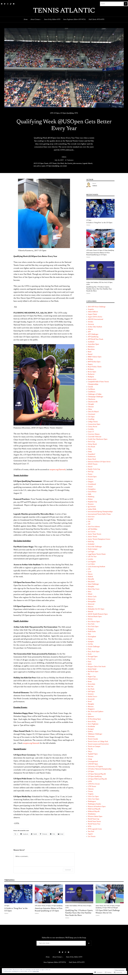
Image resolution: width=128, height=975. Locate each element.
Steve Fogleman (93, 724)
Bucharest (91, 374)
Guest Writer (92, 491)
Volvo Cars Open (93, 799)
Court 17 (91, 432)
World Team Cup (93, 819)
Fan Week (60, 163)
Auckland (91, 342)
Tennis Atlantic (64, 11)
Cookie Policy (36, 971)
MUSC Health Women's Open (98, 614)
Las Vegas (91, 551)
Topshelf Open (93, 754)
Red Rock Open (93, 671)
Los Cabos (91, 564)
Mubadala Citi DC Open (96, 609)
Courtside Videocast (94, 436)
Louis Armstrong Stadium (96, 566)
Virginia (90, 794)
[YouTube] (13, 4)
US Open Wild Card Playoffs (97, 779)
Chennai (91, 406)
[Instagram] (7, 4)
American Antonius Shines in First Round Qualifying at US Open (98, 254)
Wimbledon (92, 814)
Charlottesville (93, 402)
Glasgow (90, 481)
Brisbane (91, 369)
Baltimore (91, 347)
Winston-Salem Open (95, 816)
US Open (57, 113)
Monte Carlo (92, 596)
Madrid (90, 576)
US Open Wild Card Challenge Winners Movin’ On (108, 912)
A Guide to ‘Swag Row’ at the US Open (99, 222)
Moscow (90, 606)
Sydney (90, 731)
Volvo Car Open (93, 796)
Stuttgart (91, 729)
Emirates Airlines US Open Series (99, 461)
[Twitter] (4, 4)
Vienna (90, 791)
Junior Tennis (93, 250)
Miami (90, 594)
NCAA (90, 619)
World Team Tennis (94, 821)
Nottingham (92, 636)
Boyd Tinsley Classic (95, 366)
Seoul (89, 701)
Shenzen (91, 706)
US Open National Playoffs (97, 774)
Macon (90, 574)
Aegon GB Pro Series (95, 317)
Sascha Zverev (92, 696)
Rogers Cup (92, 676)
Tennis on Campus (94, 746)
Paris (89, 649)
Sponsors (91, 716)
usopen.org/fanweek (57, 470)
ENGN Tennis (92, 464)
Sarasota (91, 694)
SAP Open (91, 691)
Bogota (90, 364)
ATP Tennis (53, 163)
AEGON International (95, 319)
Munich (90, 611)
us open (42, 166)
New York (104, 282)
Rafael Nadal (92, 669)
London (90, 559)
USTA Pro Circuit (94, 784)
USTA (88, 284)
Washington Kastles (94, 804)
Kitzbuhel (91, 544)
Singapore (91, 709)
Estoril (90, 466)
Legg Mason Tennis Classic (97, 554)
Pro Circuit (91, 659)
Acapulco (91, 309)
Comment (68, 870)
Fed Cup (90, 471)
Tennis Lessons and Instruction (98, 744)
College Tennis (93, 421)
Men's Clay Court (93, 589)
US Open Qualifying (67, 113)
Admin (64, 157)
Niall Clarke (92, 631)
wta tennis (63, 166)
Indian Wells (92, 509)
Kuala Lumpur (92, 549)
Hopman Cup (92, 501)
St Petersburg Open (94, 719)
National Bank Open (95, 616)
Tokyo (90, 751)
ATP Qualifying (93, 337)
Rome (90, 681)
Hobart (90, 499)
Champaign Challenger (95, 396)
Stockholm (91, 726)
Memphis (91, 586)
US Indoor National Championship (99, 769)
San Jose (90, 686)
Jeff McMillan (92, 529)
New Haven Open (94, 621)
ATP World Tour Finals (95, 339)
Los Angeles (92, 561)
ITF (89, 524)
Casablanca (91, 392)
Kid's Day (91, 541)
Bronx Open (92, 372)
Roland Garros (93, 679)
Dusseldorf (91, 454)
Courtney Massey (94, 434)
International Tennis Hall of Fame (99, 514)
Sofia (89, 714)
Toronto (90, 756)
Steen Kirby (92, 721)
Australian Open (93, 344)
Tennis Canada (93, 739)
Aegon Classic (92, 314)
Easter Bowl (92, 459)
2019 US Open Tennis (41, 163)
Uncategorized (93, 761)
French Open (92, 476)
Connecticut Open (94, 424)
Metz (89, 591)
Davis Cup (91, 441)
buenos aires (92, 379)
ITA (89, 521)
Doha (89, 449)
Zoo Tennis (91, 836)
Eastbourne (92, 456)
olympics (91, 641)
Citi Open (91, 417)
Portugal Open (93, 656)
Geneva (90, 479)
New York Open (93, 626)
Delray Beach (92, 444)
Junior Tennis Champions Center (99, 539)
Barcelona (91, 349)
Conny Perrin (92, 426)
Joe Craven (91, 531)
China (90, 409)
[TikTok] (10, 4)
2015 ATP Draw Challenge (97, 307)
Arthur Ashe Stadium (92, 282)
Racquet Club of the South (97, 666)
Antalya (90, 322)
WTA (76, 113)
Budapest (91, 377)
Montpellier (92, 601)
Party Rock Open (93, 651)
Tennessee (91, 736)
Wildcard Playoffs (94, 811)
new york (36, 166)
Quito (90, 664)
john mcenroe (77, 163)
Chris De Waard (93, 411)
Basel (89, 352)
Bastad (90, 354)
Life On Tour (92, 556)
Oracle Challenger (94, 646)
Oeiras (90, 639)
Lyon (89, 571)
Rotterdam (91, 684)
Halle (89, 494)
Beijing (90, 359)
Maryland (91, 581)
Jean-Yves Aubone (94, 526)
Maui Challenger (93, 584)
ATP (51, 113)
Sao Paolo (91, 689)
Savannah (91, 699)
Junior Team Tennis (94, 534)
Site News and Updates (95, 711)
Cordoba (91, 429)
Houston (91, 504)
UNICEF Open (93, 764)
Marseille (91, 579)
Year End (91, 831)
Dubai (90, 451)
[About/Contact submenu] (40, 19)
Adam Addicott (93, 312)
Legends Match (87, 163)
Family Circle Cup (94, 469)
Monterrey (91, 599)
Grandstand (92, 484)
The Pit (90, 749)
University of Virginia (95, 766)
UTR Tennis (92, 786)
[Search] (126, 4)
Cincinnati (91, 414)
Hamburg (91, 496)
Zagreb (90, 834)
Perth (89, 654)
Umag (90, 759)
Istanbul (90, 519)
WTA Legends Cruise (95, 829)
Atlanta (90, 329)
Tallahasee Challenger (95, 734)
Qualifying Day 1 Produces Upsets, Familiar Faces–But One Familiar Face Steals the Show (99, 289)
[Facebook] (1, 4)
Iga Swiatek (92, 506)
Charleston (91, 399)
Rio (89, 674)
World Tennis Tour (94, 824)
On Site (90, 644)
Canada (90, 387)
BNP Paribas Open (94, 362)
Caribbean (91, 389)
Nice (89, 634)
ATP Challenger (93, 334)
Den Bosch (91, 446)
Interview (91, 516)
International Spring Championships (100, 511)
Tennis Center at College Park (98, 741)
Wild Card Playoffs (94, 809)
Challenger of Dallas (94, 394)
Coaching (91, 419)
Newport (91, 629)
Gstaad (90, 487)
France (90, 474)
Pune (89, 661)
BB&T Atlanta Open (94, 357)
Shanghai (91, 704)
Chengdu (91, 404)
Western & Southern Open (97, 806)
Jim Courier (68, 163)
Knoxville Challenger (95, 546)
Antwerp (91, 324)
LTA (89, 569)
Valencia (91, 789)
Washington (92, 801)
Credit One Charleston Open (97, 439)
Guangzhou (91, 489)
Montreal (91, 604)
